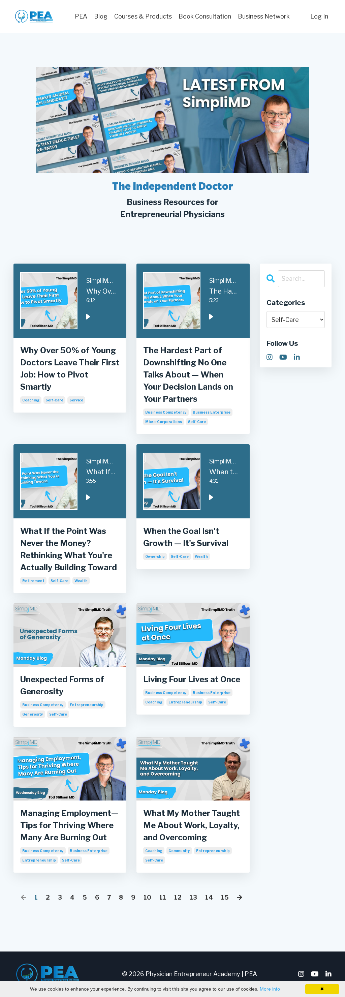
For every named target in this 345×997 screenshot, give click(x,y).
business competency (166, 412)
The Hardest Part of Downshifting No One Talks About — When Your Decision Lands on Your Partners (188, 374)
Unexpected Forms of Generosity (62, 685)
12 (178, 897)
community (179, 851)
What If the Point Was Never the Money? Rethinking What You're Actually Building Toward (68, 549)
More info (270, 989)
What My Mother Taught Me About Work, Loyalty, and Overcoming (191, 825)
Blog (100, 16)
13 (193, 897)
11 (162, 897)
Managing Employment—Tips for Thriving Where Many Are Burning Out (69, 825)
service (76, 400)
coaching (30, 400)
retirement (33, 581)
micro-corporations (163, 422)
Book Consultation (205, 16)
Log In (319, 16)
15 (225, 897)
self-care (54, 400)
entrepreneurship (86, 705)
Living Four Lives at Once (191, 679)
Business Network (264, 16)
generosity (32, 714)
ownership (155, 556)
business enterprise (211, 412)
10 (147, 897)
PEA (81, 16)
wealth (81, 581)
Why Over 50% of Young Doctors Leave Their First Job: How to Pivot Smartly (70, 368)
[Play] (88, 317)
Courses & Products (143, 16)
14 (209, 897)
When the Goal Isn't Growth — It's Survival (185, 537)
